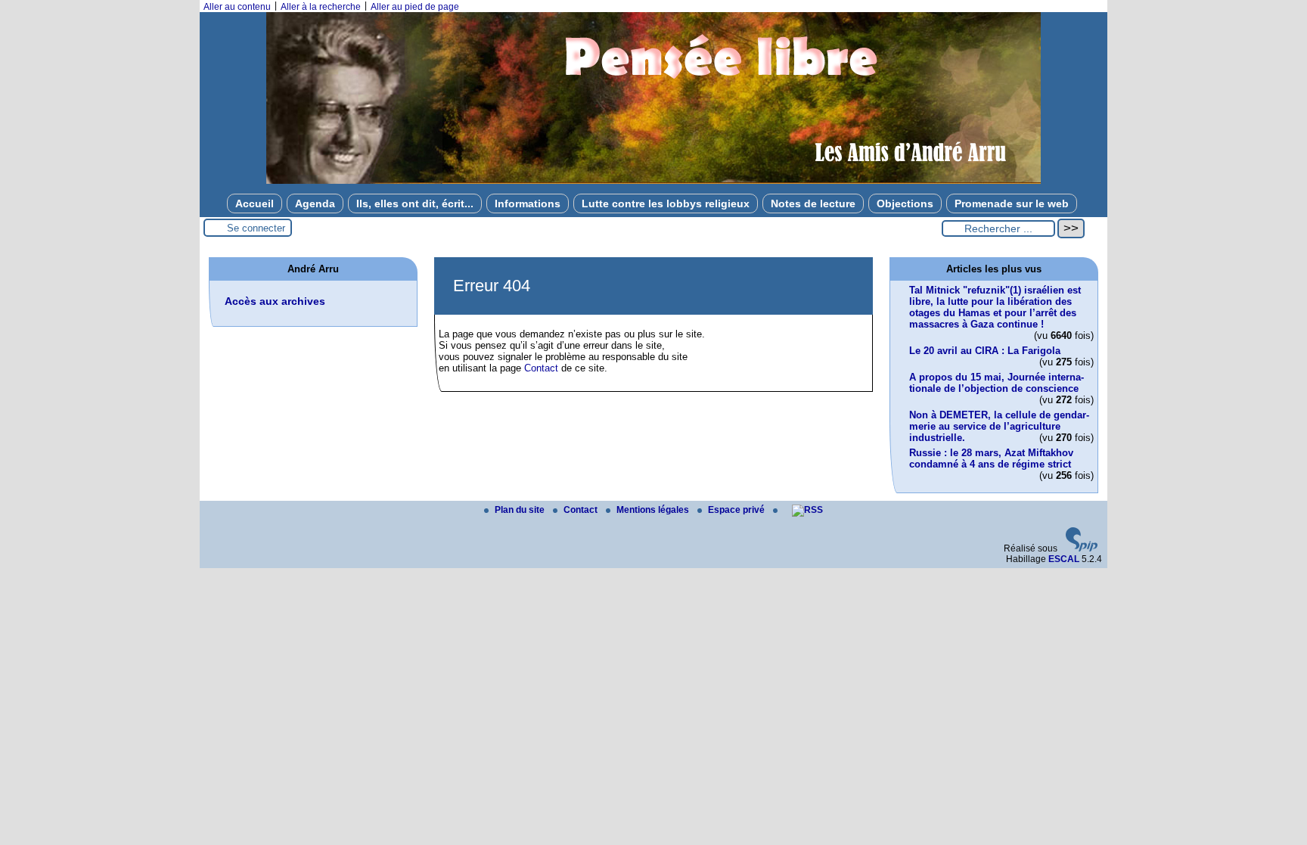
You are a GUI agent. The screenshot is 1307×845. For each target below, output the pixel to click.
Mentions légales (653, 510)
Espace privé (737, 510)
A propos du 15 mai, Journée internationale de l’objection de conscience (996, 382)
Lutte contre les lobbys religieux (666, 203)
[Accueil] (653, 181)
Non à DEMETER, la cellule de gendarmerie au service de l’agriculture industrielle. (999, 426)
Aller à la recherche (321, 7)
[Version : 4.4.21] (1082, 548)
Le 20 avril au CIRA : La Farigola (984, 350)
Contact (541, 368)
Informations (527, 203)
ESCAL (1063, 559)
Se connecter (256, 228)
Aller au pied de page (415, 7)
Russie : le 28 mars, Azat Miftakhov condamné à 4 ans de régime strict (991, 458)
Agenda (315, 203)
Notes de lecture (813, 203)
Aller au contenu (237, 7)
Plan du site (521, 510)
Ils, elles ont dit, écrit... (414, 203)
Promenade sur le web (1012, 203)
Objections (905, 203)
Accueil (254, 203)
